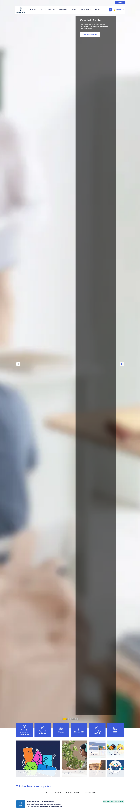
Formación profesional (43, 732)
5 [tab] (75, 719)
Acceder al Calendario (90, 34)
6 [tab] (77, 719)
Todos (45, 792)
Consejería (85, 9)
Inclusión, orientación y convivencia (25, 732)
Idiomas (61, 732)
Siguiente (122, 364)
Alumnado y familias (48, 9)
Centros (74, 9)
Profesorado (63, 9)
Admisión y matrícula (97, 732)
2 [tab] (68, 719)
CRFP (115, 732)
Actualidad (97, 9)
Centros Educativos (90, 792)
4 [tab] (73, 719)
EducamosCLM (79, 732)
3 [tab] (70, 719)
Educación (33, 9)
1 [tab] (65, 719)
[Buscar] (110, 9)
